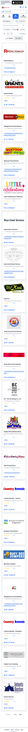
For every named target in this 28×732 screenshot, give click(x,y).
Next (20, 714)
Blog (22, 729)
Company (6, 729)
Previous (8, 714)
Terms (12, 729)
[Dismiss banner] (25, 2)
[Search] (23, 25)
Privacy (17, 729)
